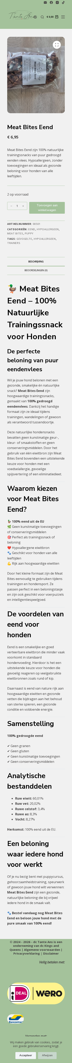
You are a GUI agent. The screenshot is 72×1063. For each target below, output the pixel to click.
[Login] (35, 17)
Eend (31, 229)
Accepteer (25, 1055)
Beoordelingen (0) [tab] (36, 270)
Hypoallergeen (48, 229)
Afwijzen (47, 1055)
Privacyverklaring (26, 953)
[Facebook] (51, 2)
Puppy (29, 233)
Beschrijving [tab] (36, 261)
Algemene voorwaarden (42, 950)
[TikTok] (63, 2)
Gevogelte (24, 239)
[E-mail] (45, 2)
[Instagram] (57, 2)
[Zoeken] (42, 17)
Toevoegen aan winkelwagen (47, 207)
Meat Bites (15, 233)
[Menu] (63, 17)
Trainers (13, 243)
